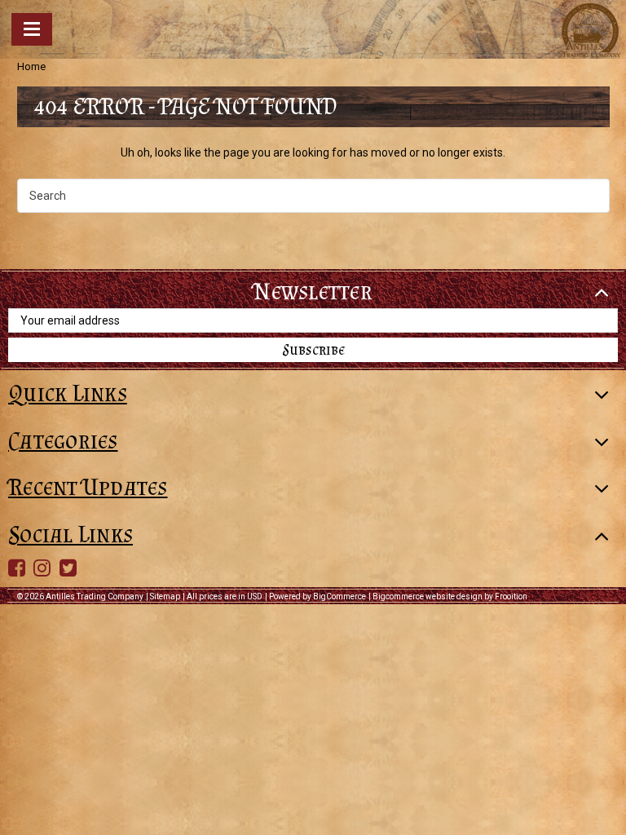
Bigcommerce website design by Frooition (450, 596)
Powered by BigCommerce (317, 596)
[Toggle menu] (31, 29)
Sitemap (165, 596)
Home (31, 66)
